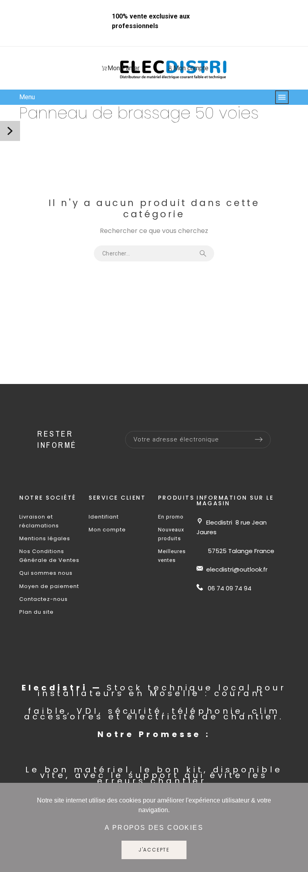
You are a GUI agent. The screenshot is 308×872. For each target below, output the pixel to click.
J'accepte (154, 849)
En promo (171, 517)
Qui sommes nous (46, 573)
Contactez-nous (43, 599)
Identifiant (104, 517)
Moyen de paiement (49, 586)
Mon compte (107, 529)
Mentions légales (44, 538)
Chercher (204, 253)
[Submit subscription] (259, 439)
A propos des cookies (154, 827)
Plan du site (36, 612)
